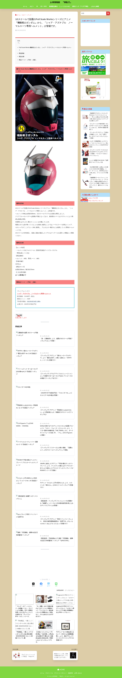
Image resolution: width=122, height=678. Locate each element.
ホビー (32, 6)
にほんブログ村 (93, 198)
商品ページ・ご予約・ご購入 (27, 60)
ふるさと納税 (95, 6)
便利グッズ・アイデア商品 (80, 6)
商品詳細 (21, 53)
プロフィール (49, 673)
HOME (62, 670)
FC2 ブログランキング (96, 201)
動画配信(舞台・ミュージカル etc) (59, 6)
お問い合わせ (78, 673)
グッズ (67, 590)
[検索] (108, 13)
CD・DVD (43, 6)
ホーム (25, 6)
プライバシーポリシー (60, 673)
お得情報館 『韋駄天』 (61, 2)
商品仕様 (21, 56)
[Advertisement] (44, 563)
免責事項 (70, 673)
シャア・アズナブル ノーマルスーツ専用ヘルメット (34, 293)
